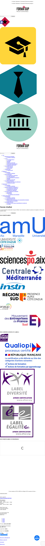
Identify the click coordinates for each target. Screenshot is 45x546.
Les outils (9, 204)
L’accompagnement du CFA (10, 198)
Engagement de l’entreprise (12, 189)
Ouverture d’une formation (14, 194)
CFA (3, 155)
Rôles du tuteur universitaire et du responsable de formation (18, 199)
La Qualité (9, 160)
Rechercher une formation (9, 156)
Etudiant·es (4, 171)
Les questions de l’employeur (12, 188)
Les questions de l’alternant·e (12, 175)
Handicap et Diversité (11, 162)
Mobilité (8, 161)
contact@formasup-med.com (5, 498)
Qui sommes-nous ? (10, 159)
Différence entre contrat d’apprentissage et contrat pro (17, 203)
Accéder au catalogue (11, 157)
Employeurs (4, 183)
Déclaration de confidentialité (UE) (5, 537)
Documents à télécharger (11, 164)
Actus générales (10, 167)
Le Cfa (6, 158)
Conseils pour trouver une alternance (14, 181)
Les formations (7, 172)
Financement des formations (12, 163)
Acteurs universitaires (6, 195)
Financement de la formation (12, 200)
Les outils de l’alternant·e (9, 180)
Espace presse (9, 168)
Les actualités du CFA (9, 165)
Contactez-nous (7, 169)
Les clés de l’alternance (9, 201)
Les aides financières (11, 176)
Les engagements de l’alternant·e (13, 177)
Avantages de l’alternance (12, 190)
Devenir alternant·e (8, 174)
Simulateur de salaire (11, 182)
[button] (1, 22)
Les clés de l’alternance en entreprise (11, 191)
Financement (9, 193)
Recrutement (9, 192)
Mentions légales (2, 544)
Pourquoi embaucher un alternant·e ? (11, 187)
